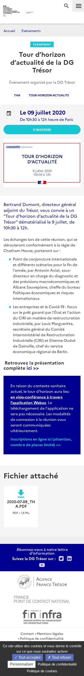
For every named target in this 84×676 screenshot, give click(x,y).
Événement (42, 44)
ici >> (32, 367)
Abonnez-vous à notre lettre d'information (42, 551)
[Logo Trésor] (39, 13)
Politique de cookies (42, 671)
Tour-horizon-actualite (49, 95)
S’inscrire (42, 129)
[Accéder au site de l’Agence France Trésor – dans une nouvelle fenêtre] (42, 581)
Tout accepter (29, 657)
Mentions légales (50, 633)
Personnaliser (21, 664)
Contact (27, 633)
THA (17, 95)
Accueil (9, 30)
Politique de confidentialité (41, 638)
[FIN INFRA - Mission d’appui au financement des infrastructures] (42, 616)
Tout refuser (61, 657)
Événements (31, 30)
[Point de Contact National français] (42, 598)
